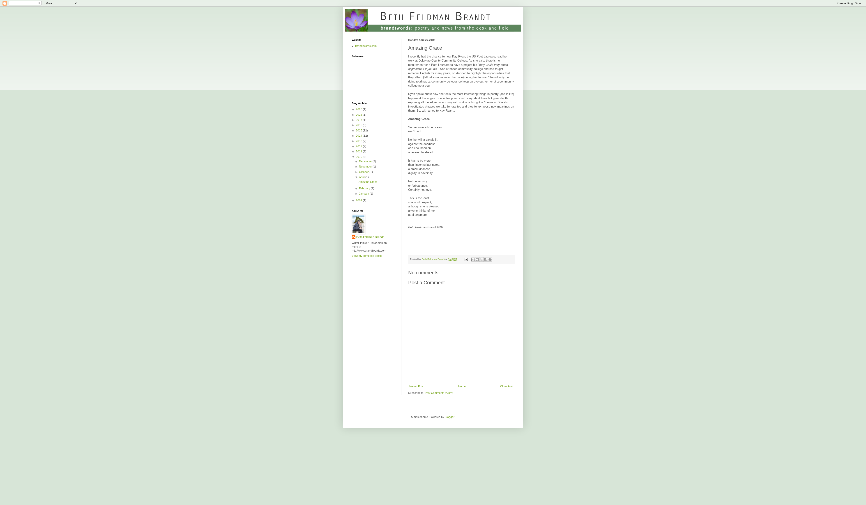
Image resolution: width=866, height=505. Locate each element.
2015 (359, 130)
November (366, 166)
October (364, 172)
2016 (359, 125)
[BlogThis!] (477, 259)
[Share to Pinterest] (490, 259)
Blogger (449, 417)
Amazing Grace (368, 182)
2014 (359, 135)
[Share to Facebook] (486, 259)
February (365, 188)
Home (462, 386)
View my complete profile (367, 255)
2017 (359, 120)
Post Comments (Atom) (439, 393)
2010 (359, 156)
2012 (359, 146)
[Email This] (473, 259)
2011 (359, 151)
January (364, 193)
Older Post (506, 386)
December (366, 161)
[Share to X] (481, 259)
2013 (359, 141)
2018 (359, 114)
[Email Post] (465, 259)
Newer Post (416, 386)
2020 (359, 109)
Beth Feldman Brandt (370, 237)
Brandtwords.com (366, 46)
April (362, 177)
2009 (359, 200)
